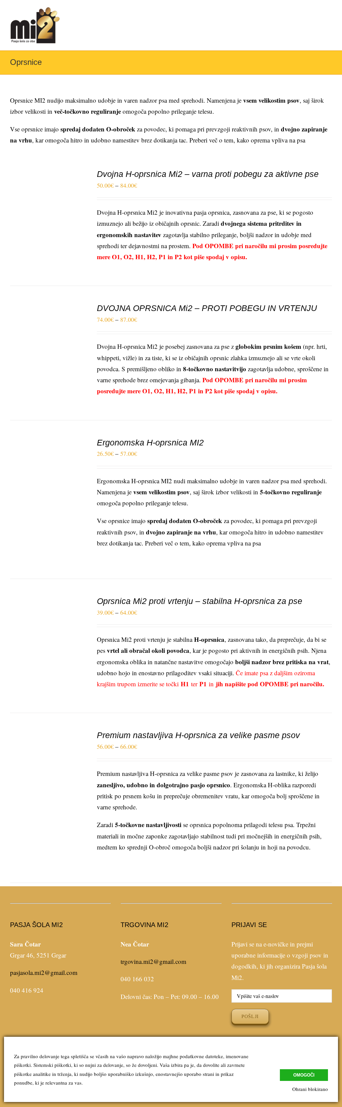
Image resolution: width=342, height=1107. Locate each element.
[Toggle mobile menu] (329, 20)
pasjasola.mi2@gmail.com (43, 972)
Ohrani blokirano (310, 1089)
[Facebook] (55, 1018)
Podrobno (46, 224)
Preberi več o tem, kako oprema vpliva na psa (247, 140)
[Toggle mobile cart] (317, 20)
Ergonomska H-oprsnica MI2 (150, 442)
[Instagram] (65, 1018)
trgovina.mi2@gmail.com (153, 961)
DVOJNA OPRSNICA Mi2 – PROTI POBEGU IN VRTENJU (207, 308)
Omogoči (304, 1075)
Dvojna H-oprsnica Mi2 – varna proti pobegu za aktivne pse (208, 174)
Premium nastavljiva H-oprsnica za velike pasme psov (198, 735)
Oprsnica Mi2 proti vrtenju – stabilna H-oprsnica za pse (199, 601)
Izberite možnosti (42, 216)
